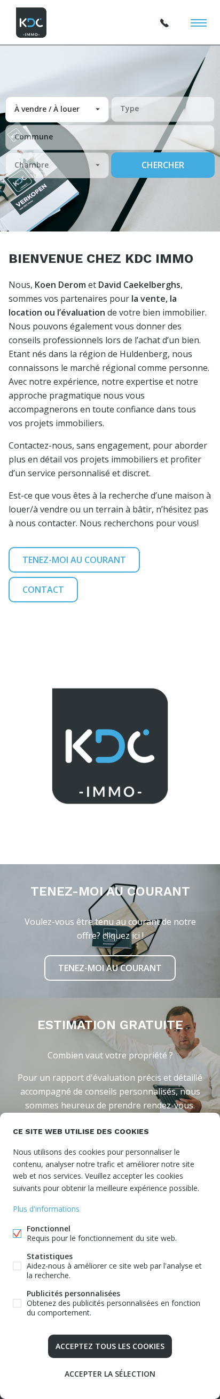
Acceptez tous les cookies (110, 1346)
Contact (43, 589)
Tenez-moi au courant (74, 560)
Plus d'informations (46, 1209)
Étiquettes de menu (198, 23)
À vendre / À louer (47, 109)
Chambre (31, 165)
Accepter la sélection (110, 1374)
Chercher (163, 165)
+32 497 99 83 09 (164, 23)
